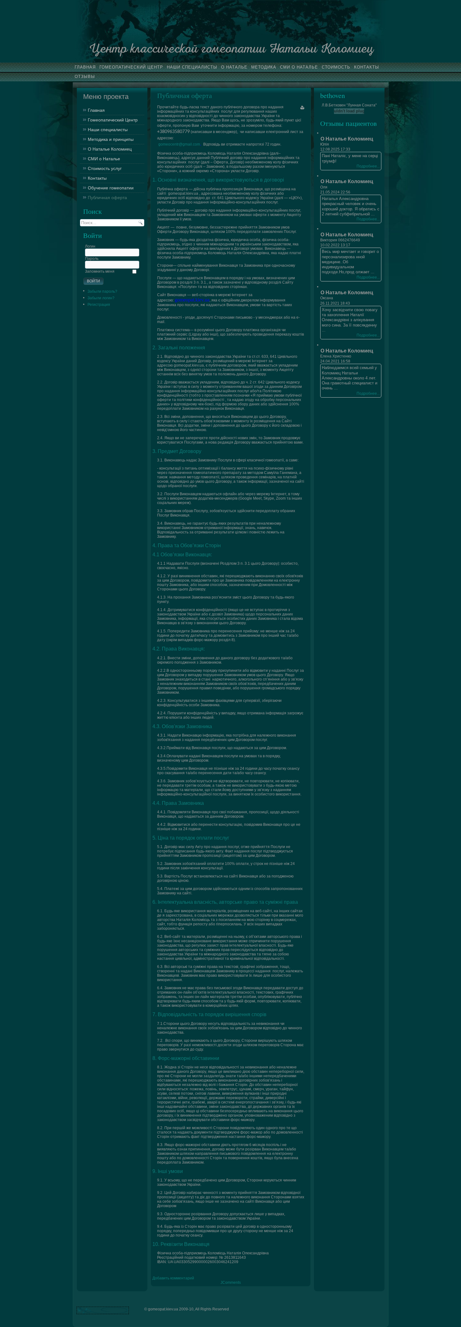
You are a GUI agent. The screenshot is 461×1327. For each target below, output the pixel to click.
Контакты (366, 67)
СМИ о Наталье (299, 67)
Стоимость (336, 67)
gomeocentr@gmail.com (179, 144)
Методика (263, 67)
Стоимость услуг (105, 168)
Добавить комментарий (173, 1278)
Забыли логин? (100, 298)
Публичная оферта (107, 197)
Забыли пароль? (102, 291)
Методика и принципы (111, 139)
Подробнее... (368, 166)
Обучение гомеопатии (111, 187)
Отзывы (85, 76)
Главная (85, 67)
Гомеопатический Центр (131, 67)
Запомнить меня (99, 271)
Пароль (91, 258)
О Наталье (234, 67)
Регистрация (98, 304)
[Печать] (302, 107)
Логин (90, 246)
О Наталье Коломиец (110, 149)
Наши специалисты (192, 67)
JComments (230, 1282)
